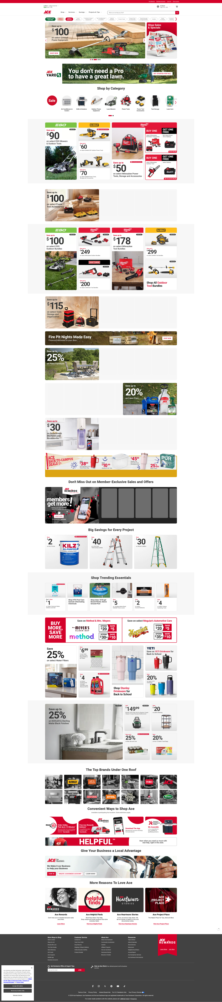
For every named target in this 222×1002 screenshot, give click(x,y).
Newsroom (131, 947)
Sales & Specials (69, 19)
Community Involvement (107, 942)
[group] (52, 102)
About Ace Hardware (106, 939)
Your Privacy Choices (135, 992)
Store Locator (176, 1)
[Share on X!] (105, 986)
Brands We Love (52, 944)
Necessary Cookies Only (17, 990)
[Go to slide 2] (94, 59)
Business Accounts (160, 1)
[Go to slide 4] (98, 59)
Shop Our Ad (51, 942)
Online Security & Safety (80, 949)
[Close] (32, 968)
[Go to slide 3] (95, 59)
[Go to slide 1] (92, 59)
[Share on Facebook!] (92, 986)
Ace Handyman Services (134, 955)
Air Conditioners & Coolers (101, 19)
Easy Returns (78, 944)
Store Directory (52, 949)
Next (176, 19)
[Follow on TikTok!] (124, 986)
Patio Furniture (162, 19)
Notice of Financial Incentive (15, 980)
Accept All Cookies (17, 986)
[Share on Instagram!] (99, 986)
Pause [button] (90, 59)
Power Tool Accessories (132, 19)
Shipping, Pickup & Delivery (81, 947)
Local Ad (169, 1)
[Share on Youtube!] (118, 986)
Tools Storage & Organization (144, 19)
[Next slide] (175, 102)
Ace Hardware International (135, 957)
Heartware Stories (106, 952)
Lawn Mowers (78, 19)
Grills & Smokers (112, 19)
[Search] (177, 12)
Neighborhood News (133, 949)
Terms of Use (82, 992)
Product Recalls (78, 952)
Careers (103, 944)
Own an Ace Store (106, 949)
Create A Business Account (70, 874)
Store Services (132, 944)
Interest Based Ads (104, 992)
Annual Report (132, 952)
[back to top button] (218, 929)
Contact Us (77, 939)
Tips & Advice (131, 939)
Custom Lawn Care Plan (50, 19)
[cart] (177, 7)
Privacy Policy (92, 992)
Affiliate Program (105, 947)
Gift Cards (50, 952)
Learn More (90, 874)
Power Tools (121, 19)
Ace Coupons (51, 955)
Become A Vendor (106, 955)
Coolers (154, 19)
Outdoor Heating (171, 19)
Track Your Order (79, 942)
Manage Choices (17, 995)
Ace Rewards (152, 1)
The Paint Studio (52, 947)
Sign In (51, 874)
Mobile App (51, 957)
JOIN (79, 970)
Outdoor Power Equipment (88, 19)
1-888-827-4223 (124, 999)
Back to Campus (60, 19)
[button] (143, 12)
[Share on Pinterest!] (111, 986)
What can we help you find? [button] (116, 12)
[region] (17, 983)
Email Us (134, 999)
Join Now (172, 949)
